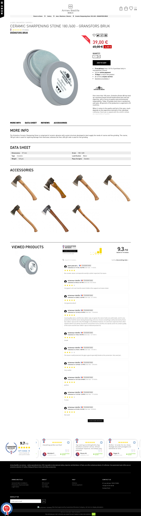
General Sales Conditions (19, 483)
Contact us (106, 479)
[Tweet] (98, 35)
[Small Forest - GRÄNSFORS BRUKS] (24, 218)
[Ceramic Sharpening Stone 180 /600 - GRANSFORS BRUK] (28, 264)
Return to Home (38, 16)
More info (15, 122)
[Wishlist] (131, 8)
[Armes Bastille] (70, 9)
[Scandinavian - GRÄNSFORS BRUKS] (86, 218)
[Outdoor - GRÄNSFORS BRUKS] (55, 218)
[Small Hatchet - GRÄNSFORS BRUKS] (24, 188)
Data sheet (31, 122)
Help (73, 479)
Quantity (96, 53)
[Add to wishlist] (94, 35)
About (44, 479)
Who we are (45, 483)
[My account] (121, 8)
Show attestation (70, 251)
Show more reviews (95, 420)
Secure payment (77, 485)
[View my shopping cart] (126, 8)
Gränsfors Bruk (19, 32)
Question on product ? (102, 79)
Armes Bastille (17, 479)
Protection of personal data (20, 485)
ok (93, 514)
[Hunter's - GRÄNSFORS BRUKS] (117, 188)
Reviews (45, 122)
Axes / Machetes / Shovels (21, 22)
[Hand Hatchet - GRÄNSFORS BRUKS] (55, 188)
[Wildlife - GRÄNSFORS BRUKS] (86, 188)
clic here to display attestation (94, 507)
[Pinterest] (105, 35)
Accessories (60, 122)
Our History (45, 487)
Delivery (74, 483)
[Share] (101, 35)
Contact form (106, 488)
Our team (45, 485)
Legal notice (15, 487)
